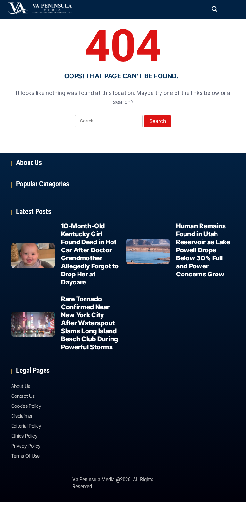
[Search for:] (109, 121)
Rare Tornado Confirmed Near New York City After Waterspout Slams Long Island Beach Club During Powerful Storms (89, 323)
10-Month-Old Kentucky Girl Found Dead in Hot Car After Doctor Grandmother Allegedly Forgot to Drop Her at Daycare (90, 254)
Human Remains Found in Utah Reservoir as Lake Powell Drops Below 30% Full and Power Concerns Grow (203, 250)
